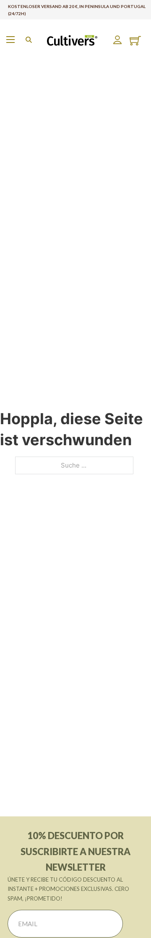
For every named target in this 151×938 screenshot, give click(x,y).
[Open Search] (29, 40)
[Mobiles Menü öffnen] (10, 39)
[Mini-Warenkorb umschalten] (135, 40)
